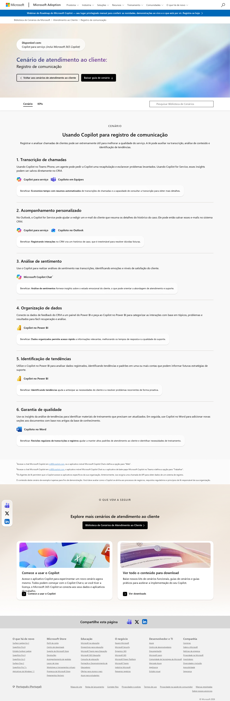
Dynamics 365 (120, 651)
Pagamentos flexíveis (55, 675)
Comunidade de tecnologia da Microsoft (165, 659)
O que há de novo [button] (177, 5)
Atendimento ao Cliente (65, 20)
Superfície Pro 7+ (20, 667)
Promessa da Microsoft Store (58, 671)
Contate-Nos (113, 686)
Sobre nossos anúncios (202, 691)
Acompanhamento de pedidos (59, 659)
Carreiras (187, 643)
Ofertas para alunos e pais (91, 671)
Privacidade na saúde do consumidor (176, 686)
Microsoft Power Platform (125, 659)
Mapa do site (76, 686)
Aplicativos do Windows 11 (24, 671)
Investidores (188, 659)
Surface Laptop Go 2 (21, 643)
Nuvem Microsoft (122, 643)
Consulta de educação (90, 659)
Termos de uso (150, 686)
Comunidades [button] (154, 5)
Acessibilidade (189, 667)
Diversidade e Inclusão (192, 663)
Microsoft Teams (122, 663)
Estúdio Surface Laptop (22, 651)
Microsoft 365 (120, 655)
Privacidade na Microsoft (193, 655)
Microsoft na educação (90, 643)
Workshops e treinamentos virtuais (61, 667)
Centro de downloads (55, 647)
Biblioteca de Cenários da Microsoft (32, 20)
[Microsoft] (15, 5)
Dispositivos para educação (92, 647)
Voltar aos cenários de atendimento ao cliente (49, 77)
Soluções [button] (103, 5)
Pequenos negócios (123, 671)
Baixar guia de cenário (97, 77)
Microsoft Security (122, 647)
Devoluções (51, 655)
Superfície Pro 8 (19, 647)
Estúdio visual (154, 671)
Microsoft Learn (155, 655)
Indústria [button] (88, 5)
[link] (64, 555)
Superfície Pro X (19, 655)
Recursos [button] (118, 5)
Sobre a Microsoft (190, 647)
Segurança (187, 671)
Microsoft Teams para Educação (94, 651)
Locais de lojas (53, 663)
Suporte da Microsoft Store (58, 651)
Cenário (28, 103)
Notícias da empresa (191, 651)
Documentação (155, 651)
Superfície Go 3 (19, 659)
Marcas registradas (204, 686)
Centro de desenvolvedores (160, 647)
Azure (151, 643)
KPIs (40, 103)
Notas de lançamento (94, 686)
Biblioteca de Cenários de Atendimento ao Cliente (113, 525)
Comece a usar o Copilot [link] (42, 593)
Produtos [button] (73, 5)
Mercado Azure (155, 663)
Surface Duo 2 (18, 663)
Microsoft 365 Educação (90, 655)
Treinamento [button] (135, 5)
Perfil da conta (53, 643)
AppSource (153, 667)
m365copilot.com (56, 464)
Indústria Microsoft (122, 667)
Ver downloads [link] (137, 593)
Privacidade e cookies (131, 686)
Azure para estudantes (90, 675)
